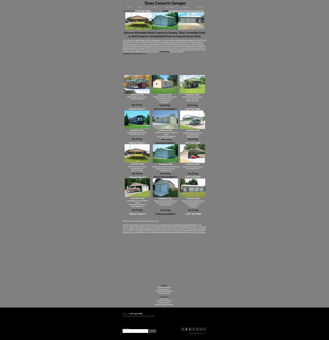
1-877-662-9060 (142, 11)
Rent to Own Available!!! (165, 109)
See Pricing (165, 105)
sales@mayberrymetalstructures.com (186, 11)
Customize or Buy (137, 95)
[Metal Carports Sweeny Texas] (138, 21)
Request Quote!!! (137, 109)
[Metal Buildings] (191, 21)
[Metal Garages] (165, 21)
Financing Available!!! (165, 143)
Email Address (126, 328)
